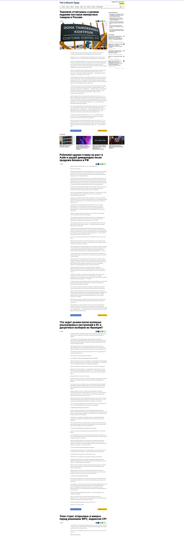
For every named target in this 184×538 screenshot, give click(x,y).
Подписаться (92, 274)
